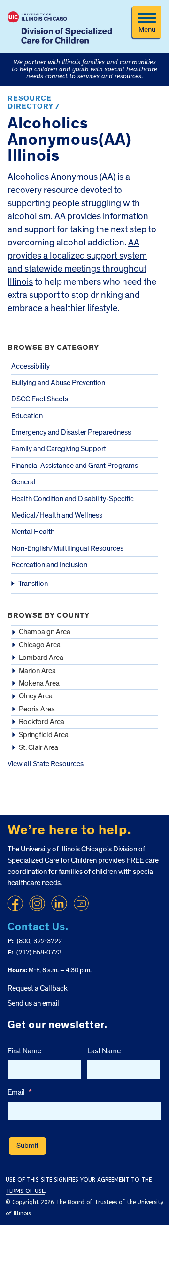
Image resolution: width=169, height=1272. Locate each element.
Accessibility (30, 366)
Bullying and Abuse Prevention (58, 382)
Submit (27, 1145)
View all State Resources (46, 764)
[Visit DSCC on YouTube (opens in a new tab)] (81, 903)
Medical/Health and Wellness (56, 515)
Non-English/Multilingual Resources (67, 548)
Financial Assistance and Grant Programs (74, 465)
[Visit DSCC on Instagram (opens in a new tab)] (37, 903)
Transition (33, 583)
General (23, 482)
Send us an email (33, 1003)
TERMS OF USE (25, 1191)
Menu (146, 29)
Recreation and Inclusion (49, 565)
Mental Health (32, 531)
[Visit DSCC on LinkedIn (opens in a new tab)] (59, 903)
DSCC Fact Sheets (39, 399)
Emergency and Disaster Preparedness (71, 432)
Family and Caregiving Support (58, 448)
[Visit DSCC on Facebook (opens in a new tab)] (15, 903)
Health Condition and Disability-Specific (72, 499)
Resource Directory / (34, 103)
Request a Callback (38, 988)
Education (27, 416)
